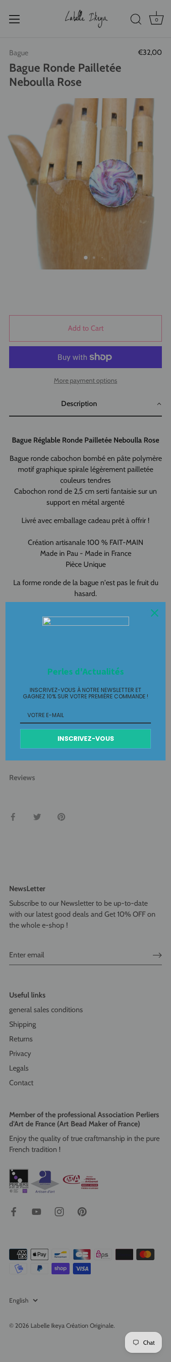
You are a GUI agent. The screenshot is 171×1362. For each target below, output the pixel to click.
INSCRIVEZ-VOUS (85, 738)
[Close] (155, 613)
